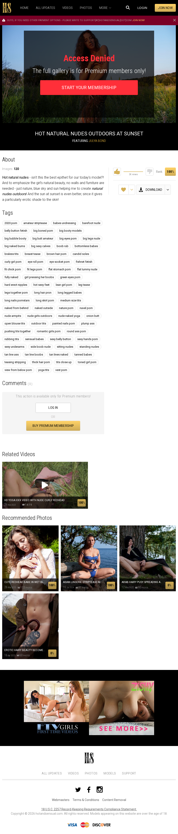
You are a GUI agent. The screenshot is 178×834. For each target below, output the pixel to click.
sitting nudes (65, 346)
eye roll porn (35, 261)
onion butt (92, 315)
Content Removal (114, 800)
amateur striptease (35, 223)
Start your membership (89, 87)
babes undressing (64, 223)
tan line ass (12, 354)
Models (110, 773)
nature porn (66, 308)
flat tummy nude (87, 269)
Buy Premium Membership (53, 425)
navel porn (86, 308)
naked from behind (16, 308)
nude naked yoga (69, 315)
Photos (91, 773)
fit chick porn (13, 269)
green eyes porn (70, 277)
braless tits (11, 254)
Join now (165, 8)
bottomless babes (86, 246)
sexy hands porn (87, 339)
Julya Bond (97, 141)
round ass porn (76, 331)
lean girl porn (64, 284)
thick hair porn (41, 362)
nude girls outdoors (39, 315)
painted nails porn (63, 323)
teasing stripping (15, 362)
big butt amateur (43, 238)
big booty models (70, 230)
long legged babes (70, 292)
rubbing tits (12, 339)
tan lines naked (58, 354)
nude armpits (13, 315)
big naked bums (15, 246)
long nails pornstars (17, 300)
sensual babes (34, 339)
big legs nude (91, 238)
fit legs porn (34, 269)
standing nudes (89, 346)
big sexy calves (40, 246)
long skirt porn (45, 300)
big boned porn (43, 230)
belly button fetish (16, 230)
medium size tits (70, 300)
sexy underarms (14, 346)
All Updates (52, 773)
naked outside (44, 308)
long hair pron (42, 292)
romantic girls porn (49, 331)
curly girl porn (13, 261)
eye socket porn (59, 261)
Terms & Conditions (86, 800)
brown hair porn (56, 254)
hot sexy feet (41, 284)
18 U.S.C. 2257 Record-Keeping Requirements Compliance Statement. (89, 809)
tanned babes (83, 354)
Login (142, 8)
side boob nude (41, 346)
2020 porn (11, 223)
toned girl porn (87, 362)
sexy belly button (60, 339)
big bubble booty (15, 238)
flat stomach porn (59, 269)
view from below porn (18, 370)
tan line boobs (34, 354)
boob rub (62, 246)
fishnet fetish (84, 261)
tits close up (64, 362)
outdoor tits (38, 323)
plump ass (87, 323)
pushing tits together (18, 331)
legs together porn (16, 292)
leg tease (84, 284)
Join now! (138, 20)
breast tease (32, 254)
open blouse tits (15, 323)
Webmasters (60, 800)
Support (129, 773)
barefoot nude (91, 223)
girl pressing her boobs (39, 277)
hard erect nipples (16, 284)
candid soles (81, 254)
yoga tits (43, 370)
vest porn (61, 370)
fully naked (11, 277)
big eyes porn (68, 238)
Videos (73, 773)
